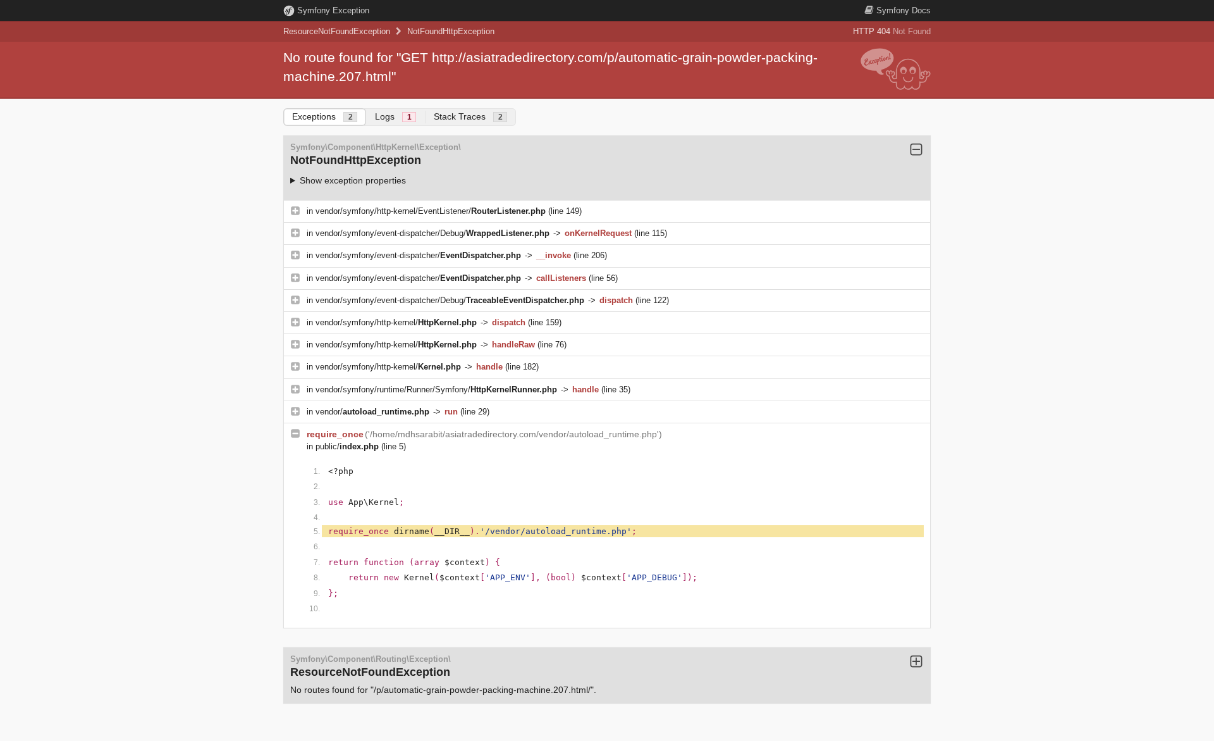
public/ (347, 446)
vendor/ (372, 411)
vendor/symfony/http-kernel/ (396, 322)
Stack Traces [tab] (468, 116)
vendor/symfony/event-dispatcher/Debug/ (432, 233)
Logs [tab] (393, 116)
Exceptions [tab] (322, 116)
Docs (903, 10)
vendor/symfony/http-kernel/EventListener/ (431, 211)
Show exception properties (353, 180)
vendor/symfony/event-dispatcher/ (418, 255)
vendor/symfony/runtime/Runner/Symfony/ (436, 389)
